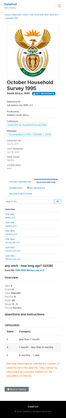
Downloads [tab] (16, 188)
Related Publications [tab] (21, 194)
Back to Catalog (17, 389)
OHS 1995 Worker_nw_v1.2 (29, 270)
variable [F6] (12, 18)
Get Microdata (44, 93)
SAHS (25, 15)
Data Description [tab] (46, 182)
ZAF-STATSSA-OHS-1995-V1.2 (44, 15)
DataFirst (10, 4)
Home (7, 15)
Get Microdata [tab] (37, 188)
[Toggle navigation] (59, 6)
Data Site (16, 15)
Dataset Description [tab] (20, 182)
